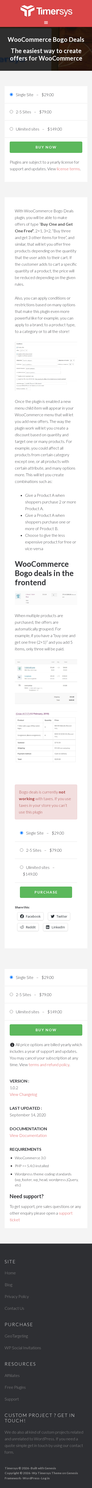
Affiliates (12, 1375)
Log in (45, 1478)
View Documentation (28, 1135)
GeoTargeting (16, 1335)
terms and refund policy (49, 1064)
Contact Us (14, 1308)
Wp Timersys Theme (47, 1473)
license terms (68, 168)
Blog (8, 1284)
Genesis (50, 1468)
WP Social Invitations (23, 1347)
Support (12, 1398)
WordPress (31, 1478)
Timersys (46, 11)
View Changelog (23, 1094)
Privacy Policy (17, 1296)
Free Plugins (15, 1387)
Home (10, 1272)
